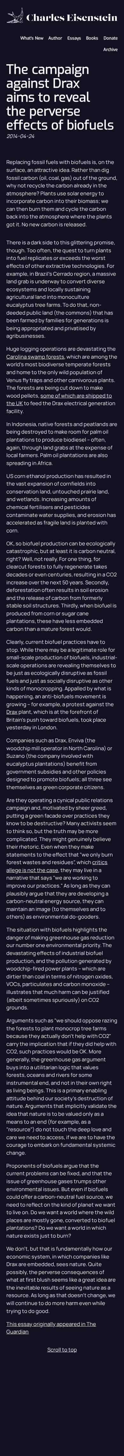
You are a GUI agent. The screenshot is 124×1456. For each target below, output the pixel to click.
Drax (11, 711)
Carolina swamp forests (35, 356)
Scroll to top (62, 1349)
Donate (111, 38)
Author (55, 38)
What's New (31, 38)
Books (92, 38)
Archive (110, 49)
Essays (74, 38)
